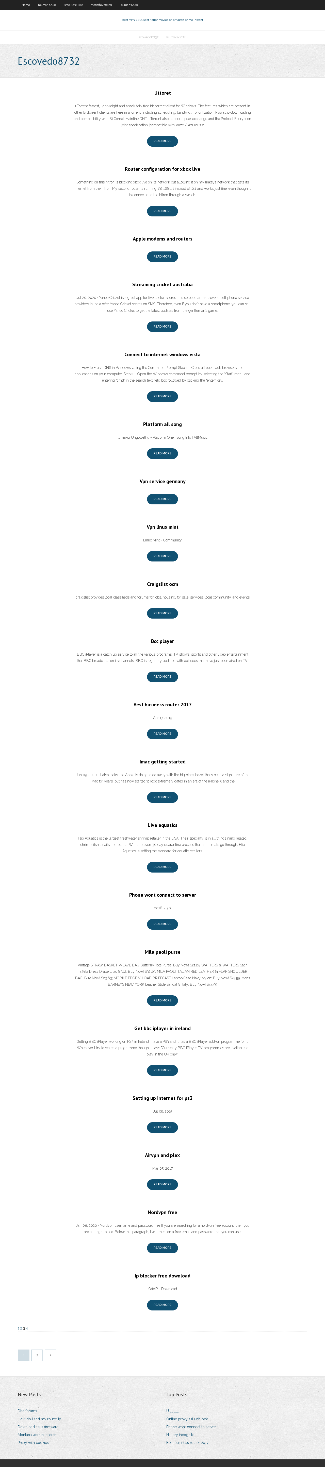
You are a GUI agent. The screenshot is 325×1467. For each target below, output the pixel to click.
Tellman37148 (47, 5)
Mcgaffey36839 (101, 5)
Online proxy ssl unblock (187, 1419)
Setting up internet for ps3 (162, 1098)
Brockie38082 (73, 5)
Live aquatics (162, 825)
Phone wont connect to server (162, 895)
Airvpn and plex (162, 1155)
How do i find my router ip (39, 1419)
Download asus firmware (38, 1427)
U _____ (172, 1411)
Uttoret (162, 93)
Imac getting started (163, 761)
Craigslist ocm (162, 584)
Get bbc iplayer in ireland (162, 1028)
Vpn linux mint (162, 527)
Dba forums (27, 1411)
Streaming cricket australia (162, 284)
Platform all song (162, 424)
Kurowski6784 (177, 37)
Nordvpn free (162, 1212)
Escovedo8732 (148, 37)
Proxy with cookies (33, 1443)
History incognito (180, 1435)
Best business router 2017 (163, 704)
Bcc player (162, 641)
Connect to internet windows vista (162, 354)
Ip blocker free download (162, 1275)
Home (26, 5)
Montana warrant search (37, 1435)
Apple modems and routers (162, 238)
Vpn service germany (163, 481)
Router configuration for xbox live (162, 169)
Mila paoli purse (163, 952)
